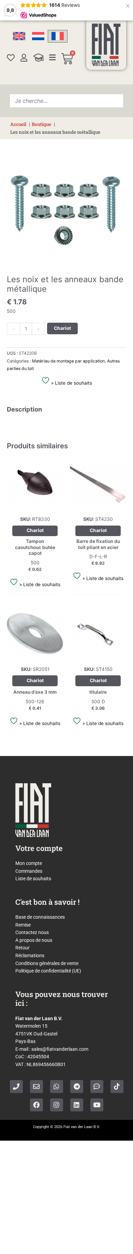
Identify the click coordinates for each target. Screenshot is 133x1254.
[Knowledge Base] (38, 57)
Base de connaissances (40, 917)
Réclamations (29, 955)
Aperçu (35, 506)
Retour (22, 947)
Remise (23, 925)
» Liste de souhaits (71, 383)
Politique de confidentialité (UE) (48, 971)
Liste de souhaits (33, 878)
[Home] (106, 45)
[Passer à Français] (57, 36)
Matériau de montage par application (68, 361)
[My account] (24, 58)
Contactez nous (32, 932)
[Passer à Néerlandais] (38, 36)
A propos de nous (33, 940)
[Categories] (52, 57)
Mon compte (28, 863)
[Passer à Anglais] (19, 36)
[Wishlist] (11, 58)
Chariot (62, 328)
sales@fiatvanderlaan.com (59, 1049)
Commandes (28, 871)
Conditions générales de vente (46, 963)
